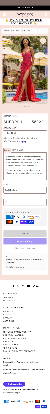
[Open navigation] (4, 14)
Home (5, 31)
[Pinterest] (23, 286)
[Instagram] (18, 286)
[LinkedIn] (37, 286)
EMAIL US (7, 318)
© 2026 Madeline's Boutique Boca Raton (20, 389)
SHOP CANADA (25, 7)
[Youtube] (28, 286)
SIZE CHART (17, 150)
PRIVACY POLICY (10, 345)
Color (5, 184)
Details (7, 150)
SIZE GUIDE (8, 342)
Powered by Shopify (11, 393)
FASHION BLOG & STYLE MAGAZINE (19, 351)
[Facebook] (13, 286)
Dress (12, 31)
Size (5, 196)
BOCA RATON (9, 301)
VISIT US (7, 315)
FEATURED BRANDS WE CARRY (17, 332)
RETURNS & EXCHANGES (14, 338)
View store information (15, 267)
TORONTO (8, 297)
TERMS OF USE (10, 348)
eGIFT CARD (8, 321)
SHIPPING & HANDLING (13, 335)
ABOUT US (8, 311)
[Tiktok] (34, 286)
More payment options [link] (25, 248)
